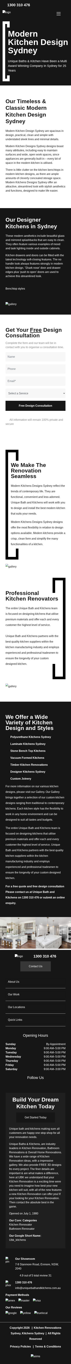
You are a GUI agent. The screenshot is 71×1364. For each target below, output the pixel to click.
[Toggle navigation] (58, 13)
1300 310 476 (18, 5)
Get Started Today (36, 1117)
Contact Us (35, 966)
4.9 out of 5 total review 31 (36, 1275)
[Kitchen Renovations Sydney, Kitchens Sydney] (7, 12)
